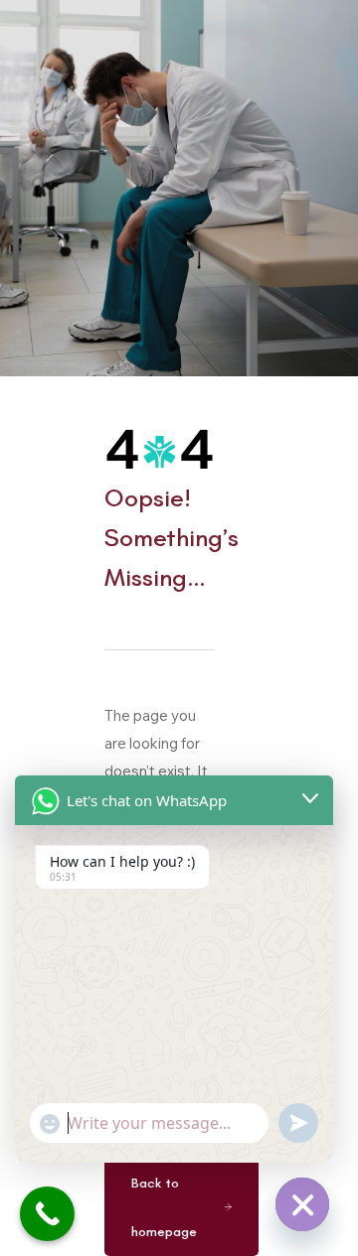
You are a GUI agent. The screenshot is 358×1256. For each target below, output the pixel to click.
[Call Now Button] (47, 1213)
